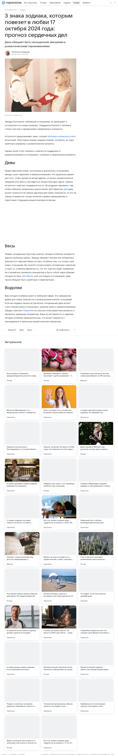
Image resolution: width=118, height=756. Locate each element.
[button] (40, 85)
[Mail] (3, 3)
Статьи (22, 10)
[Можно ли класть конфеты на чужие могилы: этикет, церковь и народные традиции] (59, 549)
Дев (66, 189)
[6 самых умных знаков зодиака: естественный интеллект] (22, 659)
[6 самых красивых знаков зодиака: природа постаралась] (22, 476)
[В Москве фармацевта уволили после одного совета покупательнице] (96, 733)
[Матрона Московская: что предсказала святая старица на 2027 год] (22, 402)
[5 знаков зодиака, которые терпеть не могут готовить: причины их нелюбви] (22, 512)
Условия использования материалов (62, 754)
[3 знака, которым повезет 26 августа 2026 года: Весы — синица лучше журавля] (59, 622)
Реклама (22, 754)
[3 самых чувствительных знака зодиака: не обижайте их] (96, 402)
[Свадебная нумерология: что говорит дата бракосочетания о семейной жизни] (96, 622)
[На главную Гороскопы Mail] (13, 3)
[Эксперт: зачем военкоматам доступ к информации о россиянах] (22, 549)
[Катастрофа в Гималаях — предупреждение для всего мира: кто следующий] (22, 366)
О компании (13, 754)
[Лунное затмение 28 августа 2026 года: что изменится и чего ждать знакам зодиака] (59, 439)
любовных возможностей (60, 136)
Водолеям (28, 310)
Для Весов (27, 276)
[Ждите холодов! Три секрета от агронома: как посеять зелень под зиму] (22, 733)
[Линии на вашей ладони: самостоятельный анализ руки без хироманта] (96, 659)
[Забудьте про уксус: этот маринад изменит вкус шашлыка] (59, 476)
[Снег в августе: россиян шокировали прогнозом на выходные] (96, 549)
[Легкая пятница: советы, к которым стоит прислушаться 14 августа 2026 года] (59, 586)
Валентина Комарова (21, 52)
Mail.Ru (4, 754)
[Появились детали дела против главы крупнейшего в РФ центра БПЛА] (96, 366)
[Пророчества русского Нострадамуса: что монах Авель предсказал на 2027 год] (22, 439)
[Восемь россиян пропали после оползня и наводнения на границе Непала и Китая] (59, 659)
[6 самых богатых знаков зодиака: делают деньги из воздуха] (22, 622)
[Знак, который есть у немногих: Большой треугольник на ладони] (59, 402)
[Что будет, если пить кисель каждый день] (96, 586)
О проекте (44, 754)
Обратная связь (82, 754)
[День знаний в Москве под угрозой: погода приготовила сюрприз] (96, 439)
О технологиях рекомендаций (99, 754)
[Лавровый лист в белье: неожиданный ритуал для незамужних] (96, 512)
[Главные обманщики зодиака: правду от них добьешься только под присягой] (96, 476)
